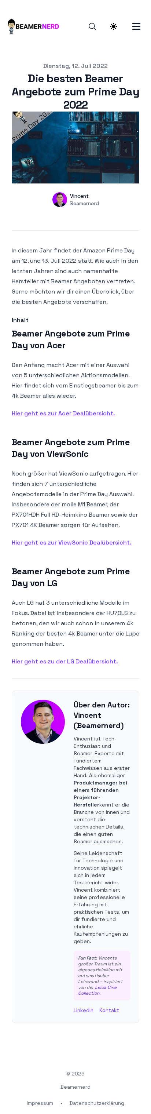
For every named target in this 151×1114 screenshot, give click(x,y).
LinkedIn (83, 1010)
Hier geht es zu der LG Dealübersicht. (65, 661)
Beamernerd (75, 1087)
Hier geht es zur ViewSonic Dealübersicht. (72, 542)
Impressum (40, 1103)
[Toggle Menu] (136, 26)
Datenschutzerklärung (97, 1103)
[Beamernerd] (35, 26)
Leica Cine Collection (97, 990)
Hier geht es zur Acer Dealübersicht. (63, 413)
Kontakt (109, 1010)
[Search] (92, 26)
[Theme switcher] (114, 26)
